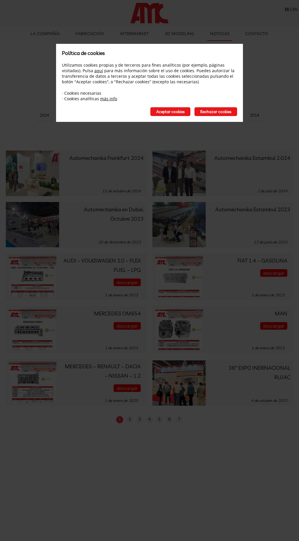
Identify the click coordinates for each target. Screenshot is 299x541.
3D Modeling (179, 33)
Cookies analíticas (81, 98)
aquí (98, 70)
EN (295, 9)
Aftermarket (134, 33)
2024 (44, 115)
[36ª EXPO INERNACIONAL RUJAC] (179, 383)
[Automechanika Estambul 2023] (179, 225)
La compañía (45, 33)
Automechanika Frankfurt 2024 (106, 158)
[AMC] (149, 14)
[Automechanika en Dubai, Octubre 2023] (33, 225)
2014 (254, 115)
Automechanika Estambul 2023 (252, 209)
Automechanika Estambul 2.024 (252, 158)
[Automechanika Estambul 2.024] (179, 173)
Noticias (220, 33)
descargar (127, 282)
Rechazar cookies (215, 111)
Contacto (256, 33)
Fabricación (90, 33)
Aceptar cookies (170, 111)
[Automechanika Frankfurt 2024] (33, 173)
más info (108, 98)
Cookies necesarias (82, 93)
